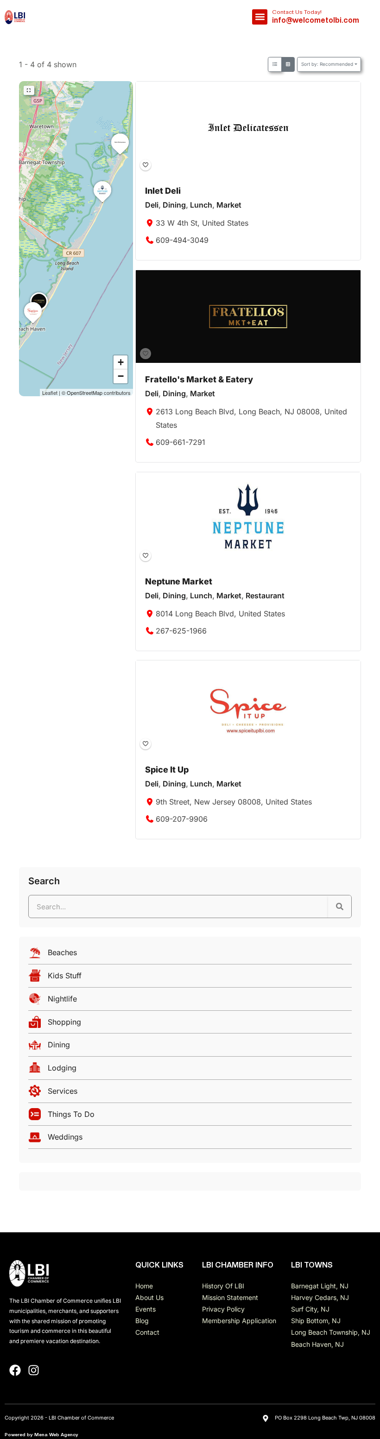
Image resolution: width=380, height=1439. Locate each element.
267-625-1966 (181, 630)
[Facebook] (15, 1370)
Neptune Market (178, 581)
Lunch (201, 205)
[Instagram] (33, 1370)
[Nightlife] (190, 1001)
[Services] (190, 1093)
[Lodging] (190, 1070)
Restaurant (265, 595)
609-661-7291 (180, 442)
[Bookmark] (145, 165)
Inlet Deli (163, 191)
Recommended (327, 64)
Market (228, 205)
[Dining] (190, 1047)
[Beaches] (190, 955)
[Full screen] (29, 90)
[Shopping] (190, 1024)
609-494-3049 (182, 240)
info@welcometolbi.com (315, 20)
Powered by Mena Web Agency (41, 1434)
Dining (174, 205)
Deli (151, 205)
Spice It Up (167, 769)
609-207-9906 (182, 819)
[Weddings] (190, 1139)
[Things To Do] (190, 1117)
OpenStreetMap (84, 392)
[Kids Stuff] (190, 978)
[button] (259, 17)
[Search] (339, 906)
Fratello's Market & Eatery (199, 379)
